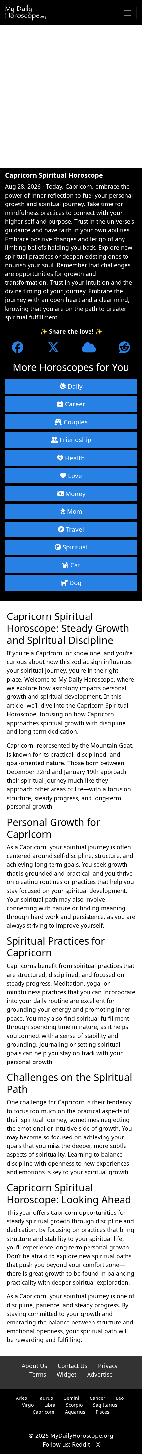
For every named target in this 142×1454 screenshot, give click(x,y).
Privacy (108, 1366)
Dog (75, 582)
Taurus (45, 1398)
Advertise (100, 1374)
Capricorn (43, 1412)
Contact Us (72, 1366)
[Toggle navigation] (128, 13)
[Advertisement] (71, 96)
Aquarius (75, 1412)
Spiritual (74, 547)
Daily (74, 386)
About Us (34, 1366)
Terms (37, 1374)
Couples (75, 422)
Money (75, 493)
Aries (21, 1398)
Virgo (28, 1405)
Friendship (74, 439)
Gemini (71, 1398)
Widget (66, 1374)
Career (74, 404)
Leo (120, 1398)
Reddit (81, 1444)
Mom (73, 511)
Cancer (97, 1398)
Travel (74, 529)
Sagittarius (105, 1405)
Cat (74, 565)
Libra (49, 1405)
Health (74, 458)
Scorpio (74, 1405)
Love (74, 475)
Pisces (102, 1412)
